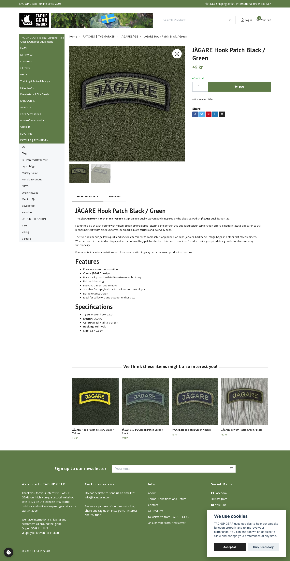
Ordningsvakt (30, 192)
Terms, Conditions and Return (167, 499)
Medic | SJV (28, 199)
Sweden (27, 212)
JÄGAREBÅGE (129, 36)
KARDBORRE (27, 100)
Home (73, 36)
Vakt (24, 225)
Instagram (220, 499)
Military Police (30, 173)
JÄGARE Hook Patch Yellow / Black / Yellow (93, 431)
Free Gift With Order (32, 120)
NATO (25, 186)
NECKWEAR (26, 55)
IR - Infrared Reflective (35, 160)
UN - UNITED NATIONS (34, 219)
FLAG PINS (26, 133)
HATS (23, 48)
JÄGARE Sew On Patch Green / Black (241, 430)
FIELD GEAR (27, 87)
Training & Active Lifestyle (35, 81)
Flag (24, 153)
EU (23, 146)
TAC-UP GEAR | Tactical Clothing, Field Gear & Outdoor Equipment (42, 39)
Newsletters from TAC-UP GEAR (168, 517)
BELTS (23, 74)
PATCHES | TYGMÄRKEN (34, 140)
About (152, 493)
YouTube (220, 505)
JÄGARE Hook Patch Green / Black (191, 430)
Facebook (220, 493)
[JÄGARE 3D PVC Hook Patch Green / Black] (145, 401)
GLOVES (25, 68)
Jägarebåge (28, 166)
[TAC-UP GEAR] (34, 20)
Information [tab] (88, 196)
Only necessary (263, 547)
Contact (153, 505)
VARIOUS (25, 107)
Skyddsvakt (28, 205)
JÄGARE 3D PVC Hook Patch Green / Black (142, 431)
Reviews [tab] (115, 196)
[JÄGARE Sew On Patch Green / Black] (244, 401)
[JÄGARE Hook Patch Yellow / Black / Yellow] (95, 401)
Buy (241, 86)
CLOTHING (26, 61)
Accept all (230, 547)
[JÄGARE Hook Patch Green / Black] (195, 401)
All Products (155, 511)
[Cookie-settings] (8, 552)
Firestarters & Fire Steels (34, 94)
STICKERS (25, 127)
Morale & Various (32, 179)
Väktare (26, 238)
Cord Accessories (30, 114)
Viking (25, 232)
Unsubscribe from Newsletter (166, 523)
